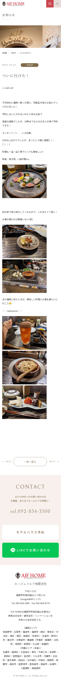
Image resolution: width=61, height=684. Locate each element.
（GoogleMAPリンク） (30, 599)
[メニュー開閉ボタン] (57, 3)
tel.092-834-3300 (30, 511)
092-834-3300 (22, 603)
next (52, 461)
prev (8, 461)
